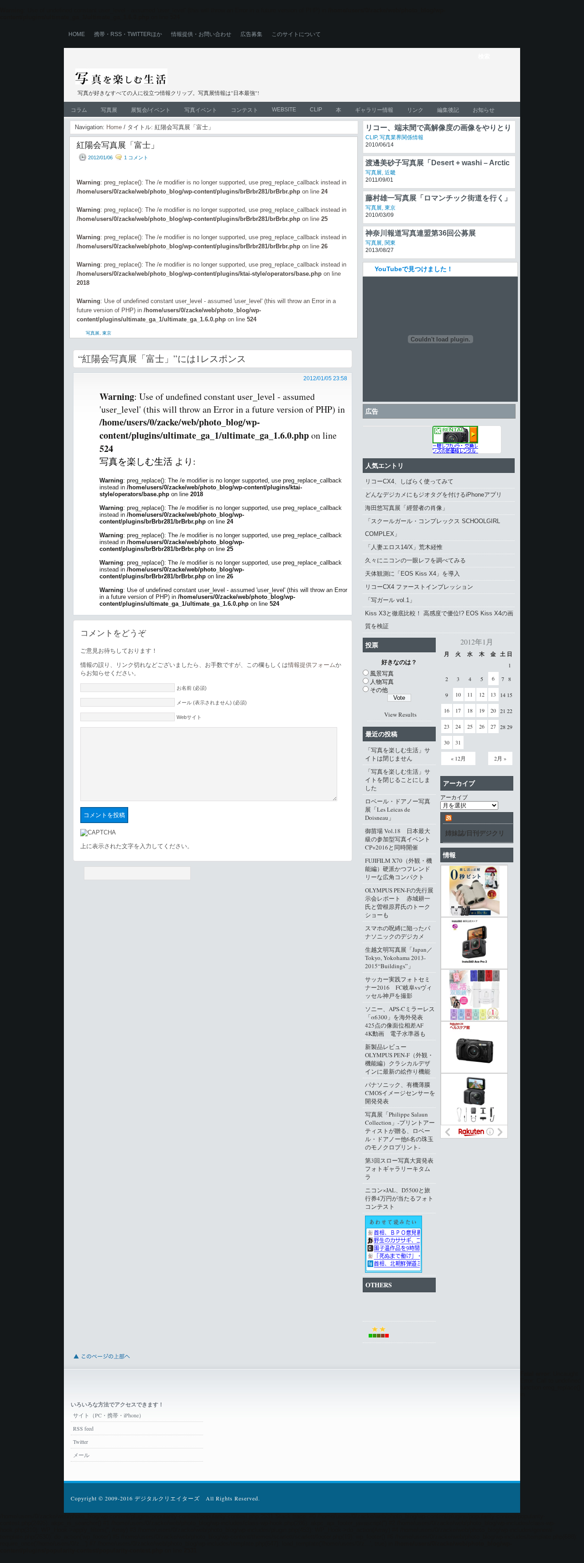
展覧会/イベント (151, 110)
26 (482, 726)
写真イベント (200, 110)
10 (458, 694)
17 (458, 710)
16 (446, 710)
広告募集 (251, 34)
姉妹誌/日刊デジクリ (475, 833)
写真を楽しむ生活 (172, 78)
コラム (79, 110)
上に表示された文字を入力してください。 (136, 846)
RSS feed (83, 1428)
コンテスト (244, 110)
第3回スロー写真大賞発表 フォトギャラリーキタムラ (400, 1168)
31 (458, 742)
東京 (106, 333)
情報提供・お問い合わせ (201, 34)
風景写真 (382, 673)
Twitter (80, 1441)
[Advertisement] (404, 83)
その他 (379, 690)
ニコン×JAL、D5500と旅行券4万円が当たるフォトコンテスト (399, 1198)
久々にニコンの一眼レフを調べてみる (415, 560)
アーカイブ (454, 797)
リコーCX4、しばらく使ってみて (409, 481)
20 (493, 710)
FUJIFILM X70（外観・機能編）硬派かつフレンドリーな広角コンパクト (398, 868)
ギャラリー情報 (374, 110)
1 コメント (136, 157)
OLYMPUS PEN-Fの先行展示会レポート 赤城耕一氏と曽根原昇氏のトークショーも (399, 902)
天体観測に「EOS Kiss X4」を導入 (412, 573)
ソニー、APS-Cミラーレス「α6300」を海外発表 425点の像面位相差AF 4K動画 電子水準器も (400, 1021)
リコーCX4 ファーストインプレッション (419, 586)
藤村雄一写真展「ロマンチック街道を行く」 (438, 198)
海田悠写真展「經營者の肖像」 (406, 507)
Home (76, 34)
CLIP (316, 109)
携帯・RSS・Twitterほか (128, 34)
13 (493, 694)
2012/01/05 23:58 (325, 378)
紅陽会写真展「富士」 (118, 144)
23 (446, 726)
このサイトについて (296, 34)
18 (470, 710)
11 (470, 694)
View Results (400, 714)
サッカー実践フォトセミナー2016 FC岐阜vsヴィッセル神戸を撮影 (398, 987)
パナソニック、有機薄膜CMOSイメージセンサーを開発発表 (400, 1092)
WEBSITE (284, 109)
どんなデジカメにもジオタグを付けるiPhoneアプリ (433, 494)
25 (470, 726)
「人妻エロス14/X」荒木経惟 (404, 547)
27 (493, 726)
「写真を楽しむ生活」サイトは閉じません (397, 754)
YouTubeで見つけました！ (414, 269)
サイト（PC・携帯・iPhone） (108, 1415)
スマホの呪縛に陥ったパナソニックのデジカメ (397, 932)
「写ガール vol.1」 (390, 600)
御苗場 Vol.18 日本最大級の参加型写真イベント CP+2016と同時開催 (400, 839)
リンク (415, 110)
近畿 (390, 172)
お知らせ (484, 110)
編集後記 (448, 110)
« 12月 (458, 758)
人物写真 (382, 681)
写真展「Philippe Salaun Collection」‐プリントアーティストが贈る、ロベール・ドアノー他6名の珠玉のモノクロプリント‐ (400, 1130)
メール (81, 1454)
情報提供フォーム (311, 664)
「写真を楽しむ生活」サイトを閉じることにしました (397, 779)
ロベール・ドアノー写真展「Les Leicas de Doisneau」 (397, 809)
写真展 (109, 110)
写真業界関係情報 (401, 137)
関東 (390, 243)
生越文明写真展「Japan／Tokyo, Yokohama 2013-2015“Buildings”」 (399, 957)
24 (458, 726)
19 (482, 710)
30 (446, 742)
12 (482, 694)
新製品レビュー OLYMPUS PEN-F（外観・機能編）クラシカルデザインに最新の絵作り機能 (399, 1059)
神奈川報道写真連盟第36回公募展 (420, 233)
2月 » (500, 758)
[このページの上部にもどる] (101, 1361)
